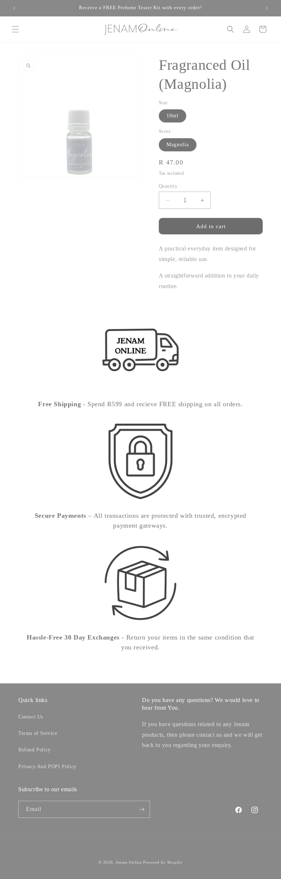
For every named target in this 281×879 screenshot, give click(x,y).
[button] (15, 29)
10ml (172, 115)
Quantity (168, 186)
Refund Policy (34, 749)
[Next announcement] (267, 8)
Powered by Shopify (163, 862)
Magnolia (177, 144)
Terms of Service (37, 733)
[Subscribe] (142, 809)
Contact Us (30, 717)
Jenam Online (129, 862)
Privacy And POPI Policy (47, 766)
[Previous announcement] (14, 8)
